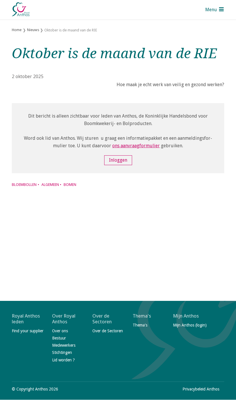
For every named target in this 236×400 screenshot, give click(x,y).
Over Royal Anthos (63, 318)
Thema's (142, 316)
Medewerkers (63, 345)
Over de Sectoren (102, 318)
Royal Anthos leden (26, 318)
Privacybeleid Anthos (200, 389)
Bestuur (59, 338)
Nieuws (33, 30)
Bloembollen (24, 184)
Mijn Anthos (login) (190, 325)
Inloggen (118, 160)
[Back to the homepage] (21, 10)
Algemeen (50, 184)
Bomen (70, 184)
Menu (211, 9)
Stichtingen (62, 352)
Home (17, 30)
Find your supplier (27, 331)
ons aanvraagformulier (136, 145)
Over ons (60, 331)
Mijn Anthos (186, 316)
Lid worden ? (63, 360)
